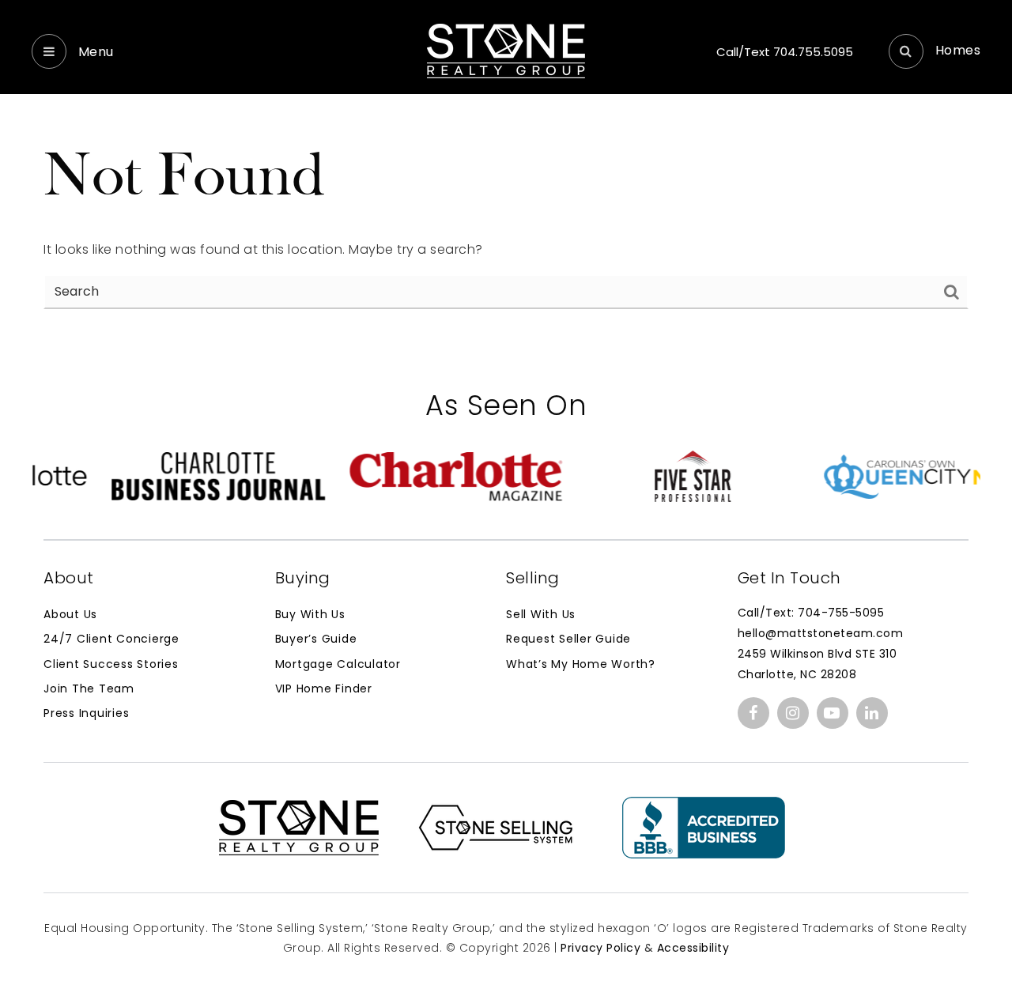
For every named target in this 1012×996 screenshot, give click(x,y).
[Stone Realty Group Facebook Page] (753, 713)
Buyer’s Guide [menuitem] (316, 639)
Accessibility (693, 948)
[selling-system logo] (495, 826)
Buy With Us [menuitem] (310, 614)
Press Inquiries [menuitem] (86, 713)
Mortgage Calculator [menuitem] (338, 664)
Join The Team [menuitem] (88, 688)
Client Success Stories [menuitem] (111, 664)
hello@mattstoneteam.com (821, 633)
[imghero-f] (704, 826)
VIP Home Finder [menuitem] (323, 688)
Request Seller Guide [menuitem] (568, 639)
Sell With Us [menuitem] (541, 614)
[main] (506, 173)
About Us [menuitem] (70, 614)
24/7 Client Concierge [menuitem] (111, 639)
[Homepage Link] (506, 50)
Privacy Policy (600, 948)
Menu (94, 52)
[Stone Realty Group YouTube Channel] (832, 713)
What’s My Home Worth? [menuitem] (580, 664)
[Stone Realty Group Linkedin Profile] (872, 713)
